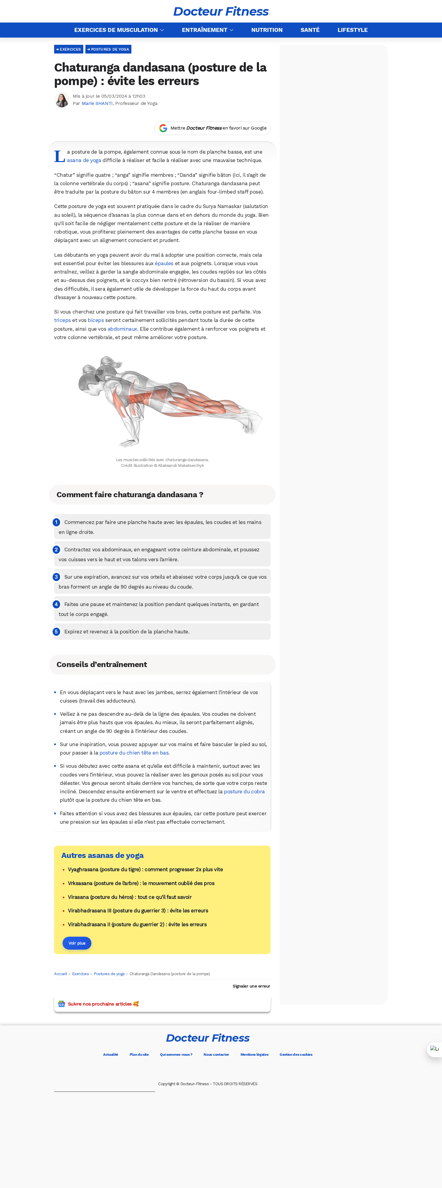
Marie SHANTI (97, 103)
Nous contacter (216, 1054)
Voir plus (77, 943)
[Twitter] (199, 1069)
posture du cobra (244, 791)
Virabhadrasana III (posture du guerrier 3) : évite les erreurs (138, 911)
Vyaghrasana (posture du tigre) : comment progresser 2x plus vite (145, 869)
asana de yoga (84, 160)
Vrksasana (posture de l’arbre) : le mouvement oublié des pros (141, 883)
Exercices (70, 49)
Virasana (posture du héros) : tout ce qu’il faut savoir (130, 897)
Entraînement (204, 29)
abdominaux (122, 329)
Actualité (110, 1054)
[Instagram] (216, 1069)
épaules (164, 263)
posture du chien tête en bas (134, 753)
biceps (96, 320)
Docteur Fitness (221, 11)
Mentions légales (255, 1054)
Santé (310, 29)
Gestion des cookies (296, 1054)
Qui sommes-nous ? (176, 1054)
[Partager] (434, 1049)
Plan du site (139, 1054)
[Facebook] (182, 1069)
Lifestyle (353, 29)
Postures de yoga (110, 49)
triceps (62, 320)
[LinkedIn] (233, 1069)
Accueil (60, 974)
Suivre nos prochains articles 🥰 (103, 1004)
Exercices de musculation (116, 29)
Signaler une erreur (251, 986)
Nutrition (267, 29)
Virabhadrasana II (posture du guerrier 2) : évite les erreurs (137, 924)
